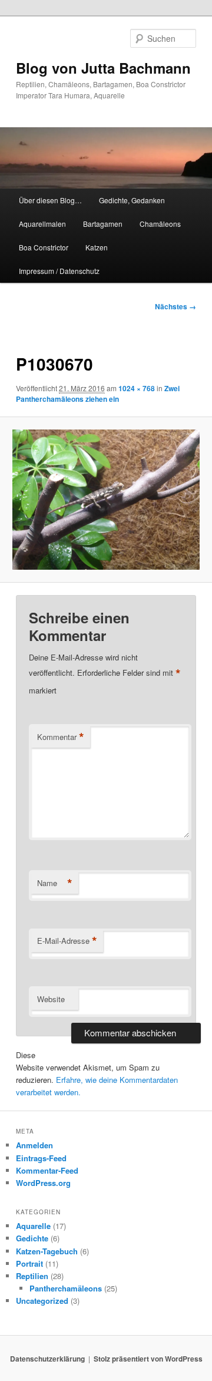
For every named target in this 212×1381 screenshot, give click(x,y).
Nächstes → (175, 306)
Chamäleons (160, 224)
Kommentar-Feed (47, 1170)
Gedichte (32, 1238)
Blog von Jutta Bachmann (103, 68)
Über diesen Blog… (50, 200)
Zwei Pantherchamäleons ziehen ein (98, 393)
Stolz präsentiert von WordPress (148, 1358)
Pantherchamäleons (65, 1288)
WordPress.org (43, 1182)
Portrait (29, 1263)
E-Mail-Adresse (67, 940)
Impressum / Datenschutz (59, 271)
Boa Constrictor (43, 247)
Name (54, 883)
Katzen (96, 247)
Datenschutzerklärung (47, 1358)
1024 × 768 (136, 388)
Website (51, 999)
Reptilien (32, 1275)
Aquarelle (33, 1225)
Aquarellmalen (42, 224)
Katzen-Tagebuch (47, 1251)
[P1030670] (105, 500)
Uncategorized (42, 1300)
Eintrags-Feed (41, 1158)
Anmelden (34, 1145)
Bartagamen (102, 224)
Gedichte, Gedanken (132, 200)
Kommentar (60, 737)
